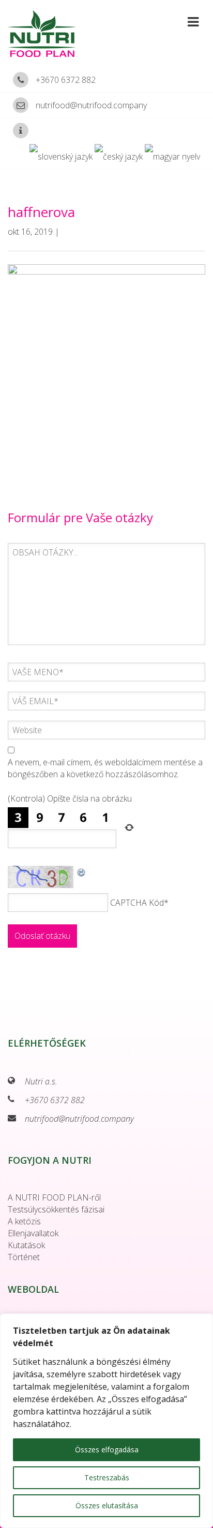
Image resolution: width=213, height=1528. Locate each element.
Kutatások (26, 1245)
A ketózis (24, 1221)
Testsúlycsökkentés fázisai (56, 1209)
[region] (106, 1420)
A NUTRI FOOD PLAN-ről (54, 1197)
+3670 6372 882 (66, 79)
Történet (24, 1257)
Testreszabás (106, 1477)
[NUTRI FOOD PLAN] (47, 33)
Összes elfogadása (107, 1449)
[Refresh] (81, 871)
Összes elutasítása (106, 1505)
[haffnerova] (106, 369)
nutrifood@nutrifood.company (91, 105)
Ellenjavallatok (33, 1233)
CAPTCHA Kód (137, 902)
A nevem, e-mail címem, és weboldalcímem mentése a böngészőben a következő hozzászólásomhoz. (105, 768)
